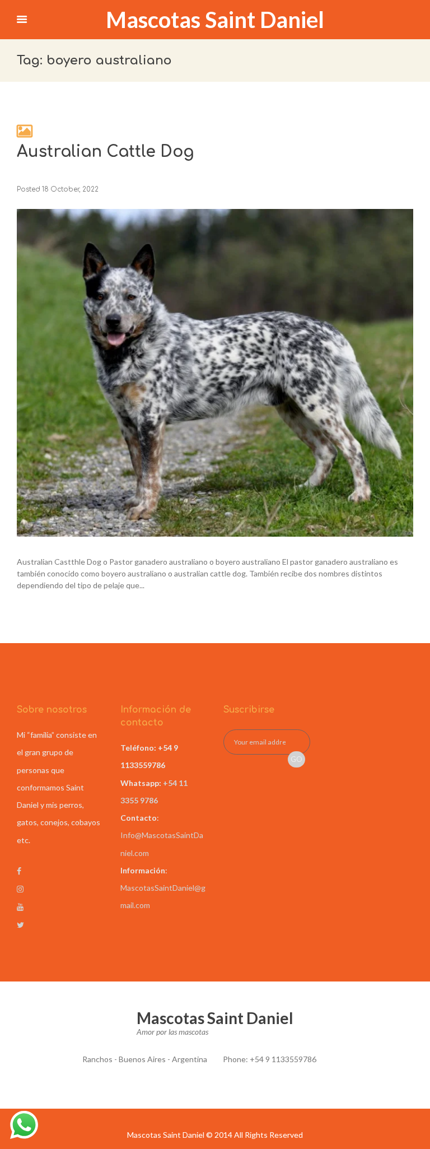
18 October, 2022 (70, 189)
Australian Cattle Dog (105, 152)
